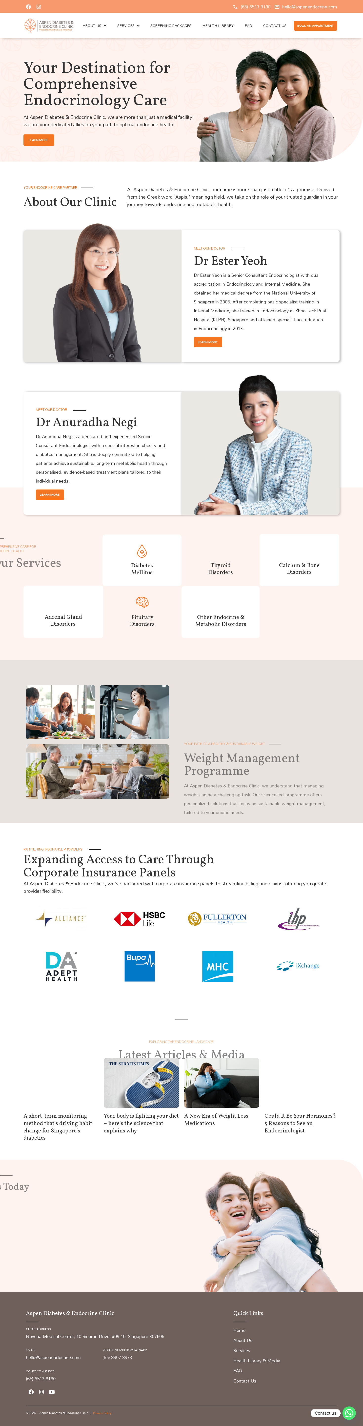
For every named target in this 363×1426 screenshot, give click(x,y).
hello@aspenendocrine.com (53, 1357)
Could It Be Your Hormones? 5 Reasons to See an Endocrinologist (300, 1123)
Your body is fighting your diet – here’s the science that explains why (141, 1123)
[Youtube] (52, 1392)
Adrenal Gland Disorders (63, 620)
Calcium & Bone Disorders (299, 569)
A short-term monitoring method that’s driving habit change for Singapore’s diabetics (57, 1127)
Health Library (218, 25)
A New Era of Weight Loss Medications (216, 1120)
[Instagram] (38, 6)
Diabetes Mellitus (142, 569)
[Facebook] (28, 6)
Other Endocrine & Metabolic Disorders (220, 621)
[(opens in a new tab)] (61, 1083)
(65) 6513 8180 (41, 1378)
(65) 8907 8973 (117, 1357)
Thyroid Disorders (220, 569)
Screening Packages (170, 25)
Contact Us (274, 25)
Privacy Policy (102, 1413)
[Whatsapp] (349, 1413)
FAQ (248, 25)
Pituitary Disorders (142, 621)
